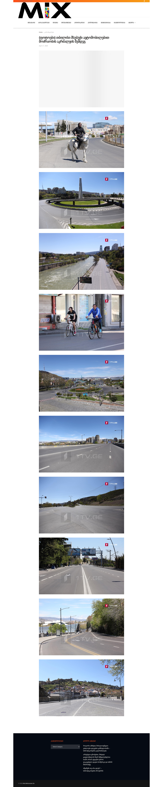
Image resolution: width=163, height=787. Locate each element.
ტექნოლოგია (119, 23)
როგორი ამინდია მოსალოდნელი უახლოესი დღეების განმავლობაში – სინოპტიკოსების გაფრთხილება (96, 748)
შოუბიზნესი (66, 23)
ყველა (131, 23)
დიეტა (55, 23)
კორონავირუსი (49, 32)
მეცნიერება (106, 23)
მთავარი (31, 23)
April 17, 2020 (43, 46)
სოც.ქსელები (43, 23)
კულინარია (93, 23)
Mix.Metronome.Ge (28, 783)
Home (41, 32)
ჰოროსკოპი (79, 23)
